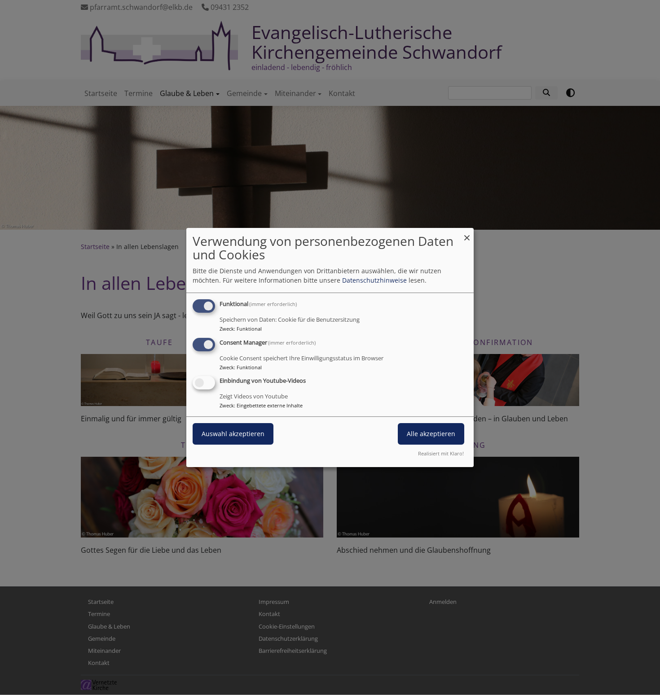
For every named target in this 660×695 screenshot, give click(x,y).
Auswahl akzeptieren (233, 434)
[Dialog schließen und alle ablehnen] (467, 233)
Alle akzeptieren (431, 434)
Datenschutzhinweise (374, 280)
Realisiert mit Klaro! (441, 453)
